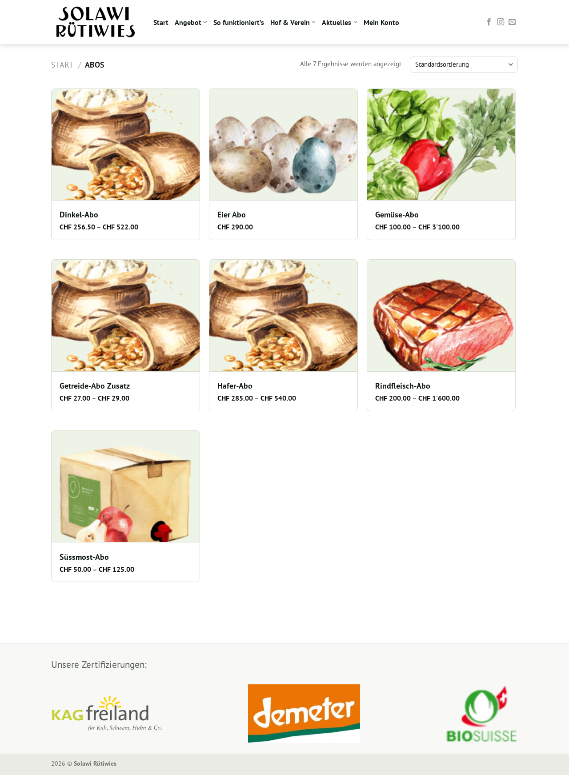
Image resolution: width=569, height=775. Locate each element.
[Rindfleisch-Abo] (441, 315)
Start (160, 22)
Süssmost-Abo (84, 557)
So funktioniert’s (238, 22)
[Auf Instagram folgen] (500, 22)
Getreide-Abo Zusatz (95, 386)
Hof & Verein (290, 22)
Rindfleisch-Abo (402, 386)
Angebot (188, 22)
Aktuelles (336, 22)
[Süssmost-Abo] (126, 486)
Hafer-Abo (234, 386)
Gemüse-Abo (397, 215)
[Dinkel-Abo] (126, 144)
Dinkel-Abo (79, 215)
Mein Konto (381, 22)
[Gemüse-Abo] (441, 144)
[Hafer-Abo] (283, 315)
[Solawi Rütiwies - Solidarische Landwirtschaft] (95, 22)
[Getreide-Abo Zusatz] (126, 315)
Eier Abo (231, 215)
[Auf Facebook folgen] (489, 22)
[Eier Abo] (283, 144)
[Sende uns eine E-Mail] (512, 22)
